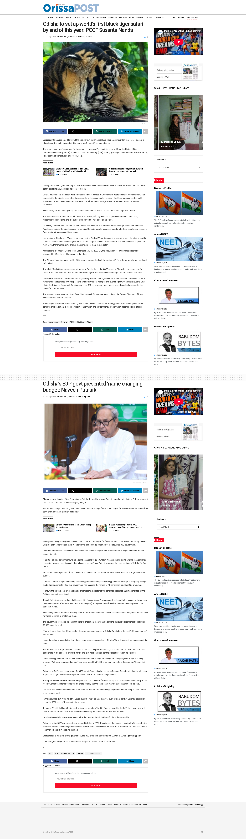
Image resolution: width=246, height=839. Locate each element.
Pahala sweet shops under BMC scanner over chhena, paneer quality (125, 526)
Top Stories (87, 37)
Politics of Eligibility (164, 326)
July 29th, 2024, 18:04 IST (66, 397)
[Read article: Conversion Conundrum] (179, 295)
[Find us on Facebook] (198, 832)
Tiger (89, 322)
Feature (123, 18)
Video (173, 18)
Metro (77, 18)
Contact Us (136, 805)
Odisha (64, 322)
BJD (50, 753)
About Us (117, 805)
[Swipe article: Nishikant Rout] (179, 482)
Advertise (126, 805)
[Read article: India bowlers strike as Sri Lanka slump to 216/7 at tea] (48, 528)
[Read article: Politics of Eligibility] (179, 341)
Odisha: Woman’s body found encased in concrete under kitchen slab (126, 170)
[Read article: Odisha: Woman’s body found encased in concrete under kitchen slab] (101, 172)
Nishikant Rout (169, 501)
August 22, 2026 (161, 355)
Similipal (80, 322)
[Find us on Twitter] (202, 832)
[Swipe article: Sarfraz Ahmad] (179, 122)
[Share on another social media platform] (145, 131)
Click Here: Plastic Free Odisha (171, 87)
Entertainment (136, 18)
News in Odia (192, 18)
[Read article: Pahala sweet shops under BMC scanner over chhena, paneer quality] (101, 528)
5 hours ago (115, 174)
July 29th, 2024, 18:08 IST (66, 37)
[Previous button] (156, 122)
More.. (159, 18)
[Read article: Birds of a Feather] (179, 203)
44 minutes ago (63, 530)
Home (50, 18)
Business (113, 18)
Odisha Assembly (93, 753)
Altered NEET (161, 234)
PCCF (72, 322)
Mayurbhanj (53, 322)
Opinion (102, 805)
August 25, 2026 (161, 216)
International (99, 18)
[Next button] (201, 122)
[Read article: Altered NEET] (179, 249)
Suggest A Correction (51, 334)
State (68, 18)
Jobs (145, 805)
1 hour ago (114, 530)
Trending (59, 18)
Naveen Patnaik (67, 753)
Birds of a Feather (163, 188)
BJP (56, 753)
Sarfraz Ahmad (170, 141)
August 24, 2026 (161, 263)
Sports (148, 18)
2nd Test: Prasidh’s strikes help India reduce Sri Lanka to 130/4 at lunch (72, 170)
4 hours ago (62, 174)
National (86, 18)
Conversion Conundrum (166, 280)
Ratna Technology (195, 805)
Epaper (181, 18)
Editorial (94, 805)
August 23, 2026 (161, 309)
